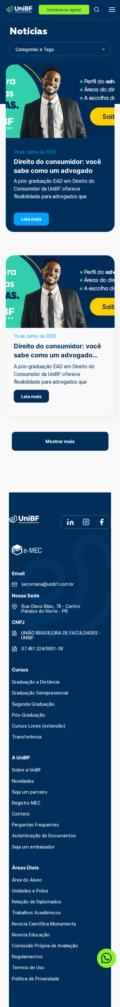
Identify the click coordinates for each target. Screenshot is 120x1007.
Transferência (27, 737)
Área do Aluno (27, 880)
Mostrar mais (60, 441)
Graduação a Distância (36, 682)
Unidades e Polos (30, 891)
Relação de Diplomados (36, 902)
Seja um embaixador (33, 847)
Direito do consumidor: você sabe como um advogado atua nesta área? (57, 170)
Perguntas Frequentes (35, 825)
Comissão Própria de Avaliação (45, 945)
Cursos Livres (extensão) (38, 726)
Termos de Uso (28, 967)
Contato (21, 814)
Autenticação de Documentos (44, 835)
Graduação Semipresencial (40, 693)
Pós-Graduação (28, 715)
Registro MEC (26, 803)
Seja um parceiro (29, 792)
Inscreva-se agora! (64, 9)
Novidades (23, 781)
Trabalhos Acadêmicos (36, 912)
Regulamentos (27, 956)
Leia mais (31, 219)
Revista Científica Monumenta (44, 924)
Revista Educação (31, 935)
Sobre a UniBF (26, 770)
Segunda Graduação (33, 704)
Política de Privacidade (35, 979)
